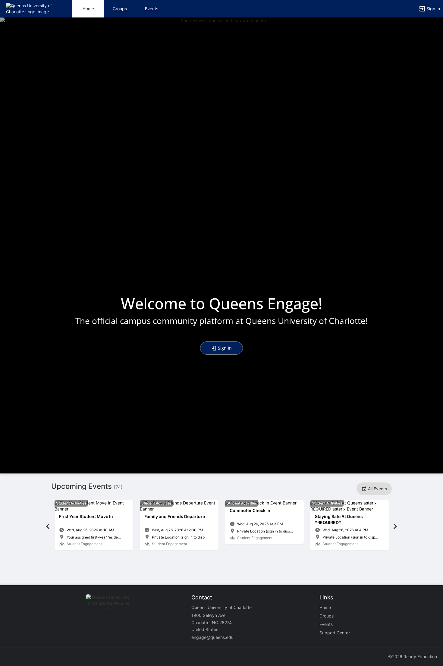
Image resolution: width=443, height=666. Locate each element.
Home (325, 607)
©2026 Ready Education (412, 656)
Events (151, 8)
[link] (94, 525)
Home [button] (88, 8)
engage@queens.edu (212, 637)
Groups (120, 8)
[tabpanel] (94, 525)
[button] (31, 8)
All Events (377, 488)
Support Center (334, 632)
